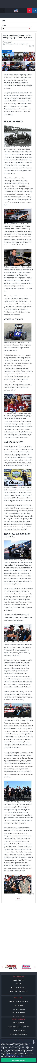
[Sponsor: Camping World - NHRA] (26, 967)
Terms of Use (19, 1056)
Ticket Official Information (18, 991)
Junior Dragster (18, 1023)
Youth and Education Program (18, 1027)
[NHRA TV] (34, 10)
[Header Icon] (2, 10)
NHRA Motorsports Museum (18, 1001)
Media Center (18, 1005)
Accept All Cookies (18, 1060)
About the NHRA (18, 980)
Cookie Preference (18, 1009)
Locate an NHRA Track (18, 988)
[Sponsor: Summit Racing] (11, 967)
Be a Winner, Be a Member (18, 1034)
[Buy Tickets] (29, 10)
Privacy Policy (10, 1055)
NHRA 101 (18, 984)
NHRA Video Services (18, 1013)
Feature (7, 51)
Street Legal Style (19, 1030)
